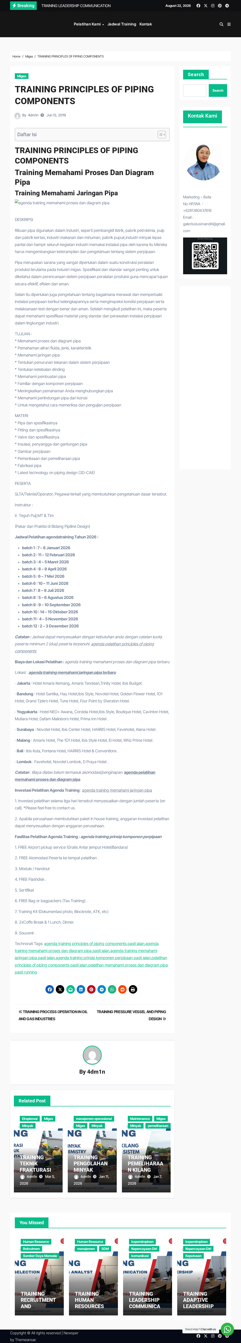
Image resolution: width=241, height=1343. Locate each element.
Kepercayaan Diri (144, 1249)
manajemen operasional (94, 1119)
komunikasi (140, 1256)
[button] (229, 24)
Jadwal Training (122, 24)
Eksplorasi (29, 1119)
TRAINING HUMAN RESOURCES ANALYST (89, 1303)
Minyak (27, 1126)
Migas (21, 76)
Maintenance (140, 1119)
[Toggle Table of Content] (159, 135)
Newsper (71, 1333)
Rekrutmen (31, 1249)
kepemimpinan (142, 1242)
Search (196, 74)
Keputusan (193, 1256)
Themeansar (25, 1339)
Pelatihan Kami (88, 24)
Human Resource (36, 1242)
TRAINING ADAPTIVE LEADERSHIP (198, 1300)
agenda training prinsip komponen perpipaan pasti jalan (103, 957)
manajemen (86, 1249)
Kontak (146, 24)
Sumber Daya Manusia (40, 1256)
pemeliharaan (158, 1126)
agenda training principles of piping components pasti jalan (94, 943)
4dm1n (33, 115)
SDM (105, 1249)
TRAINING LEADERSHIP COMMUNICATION (147, 1303)
